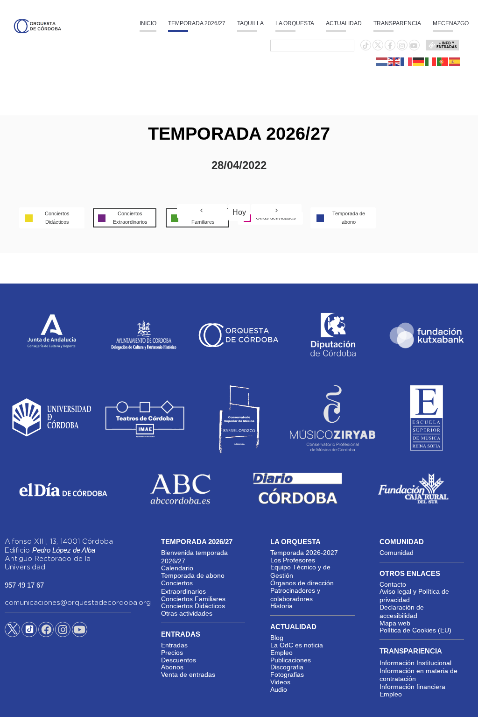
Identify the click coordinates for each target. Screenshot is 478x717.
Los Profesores (292, 560)
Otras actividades (186, 613)
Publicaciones (290, 660)
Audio (278, 689)
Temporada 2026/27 (196, 23)
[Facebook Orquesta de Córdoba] (46, 631)
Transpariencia (411, 651)
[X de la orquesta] (378, 47)
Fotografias (287, 674)
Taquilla (250, 23)
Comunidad (397, 552)
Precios (172, 652)
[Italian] (431, 61)
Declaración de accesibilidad (402, 611)
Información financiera (412, 686)
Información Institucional (415, 663)
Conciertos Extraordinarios (183, 587)
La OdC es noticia (296, 645)
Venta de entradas (188, 674)
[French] (407, 61)
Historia (281, 606)
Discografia (286, 667)
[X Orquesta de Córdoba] (12, 633)
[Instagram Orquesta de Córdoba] (62, 631)
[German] (419, 61)
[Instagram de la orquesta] (402, 46)
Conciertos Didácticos (193, 606)
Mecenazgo (451, 23)
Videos (280, 682)
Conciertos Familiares (193, 599)
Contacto (393, 584)
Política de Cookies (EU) (415, 630)
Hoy (239, 212)
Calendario (177, 568)
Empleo (281, 652)
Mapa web (395, 623)
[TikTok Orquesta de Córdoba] (29, 633)
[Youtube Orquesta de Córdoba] (79, 631)
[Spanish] (455, 61)
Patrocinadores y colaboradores (295, 595)
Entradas (174, 645)
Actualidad (344, 23)
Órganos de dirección (302, 583)
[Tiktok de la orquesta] (365, 46)
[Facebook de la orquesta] (390, 46)
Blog (276, 637)
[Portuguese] (443, 61)
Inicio (148, 23)
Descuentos (178, 660)
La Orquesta (294, 23)
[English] (394, 61)
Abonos (172, 667)
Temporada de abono (193, 575)
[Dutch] (382, 61)
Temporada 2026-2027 (304, 552)
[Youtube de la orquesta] (414, 46)
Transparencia (397, 23)
